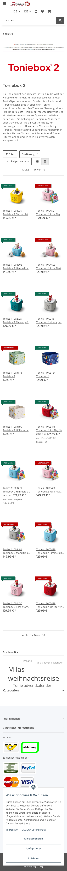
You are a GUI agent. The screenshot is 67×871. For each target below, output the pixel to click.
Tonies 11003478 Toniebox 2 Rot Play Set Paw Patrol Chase (49, 428)
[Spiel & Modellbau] (20, 4)
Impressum (12, 829)
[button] (36, 11)
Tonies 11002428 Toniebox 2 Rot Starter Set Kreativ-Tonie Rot (49, 605)
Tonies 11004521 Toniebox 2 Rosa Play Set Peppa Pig (48, 212)
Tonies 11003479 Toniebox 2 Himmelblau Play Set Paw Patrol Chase (16, 489)
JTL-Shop (39, 866)
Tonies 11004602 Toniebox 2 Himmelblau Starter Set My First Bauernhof (16, 266)
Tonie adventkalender (32, 685)
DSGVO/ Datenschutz (34, 829)
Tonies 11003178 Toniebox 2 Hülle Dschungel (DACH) (16, 374)
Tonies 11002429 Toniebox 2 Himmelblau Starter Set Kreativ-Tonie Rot (50, 551)
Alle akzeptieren (33, 838)
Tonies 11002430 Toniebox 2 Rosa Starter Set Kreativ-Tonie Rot (16, 605)
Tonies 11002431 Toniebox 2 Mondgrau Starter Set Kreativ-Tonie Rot (49, 320)
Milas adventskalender (50, 662)
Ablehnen (33, 858)
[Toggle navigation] (4, 2)
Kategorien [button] (11, 690)
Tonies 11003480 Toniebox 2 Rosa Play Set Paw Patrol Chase (48, 489)
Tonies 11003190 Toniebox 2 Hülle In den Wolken (16, 428)
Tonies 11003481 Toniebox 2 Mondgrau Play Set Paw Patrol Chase (15, 551)
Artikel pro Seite (16, 161)
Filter (11, 154)
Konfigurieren (33, 848)
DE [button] (15, 11)
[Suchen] (60, 20)
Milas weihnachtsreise (33, 674)
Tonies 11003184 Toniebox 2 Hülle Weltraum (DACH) (49, 374)
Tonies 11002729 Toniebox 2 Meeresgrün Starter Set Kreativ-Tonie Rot (16, 320)
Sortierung (28, 154)
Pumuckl (26, 661)
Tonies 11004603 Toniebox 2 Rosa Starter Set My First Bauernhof (50, 266)
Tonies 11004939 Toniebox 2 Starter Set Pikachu (15, 212)
